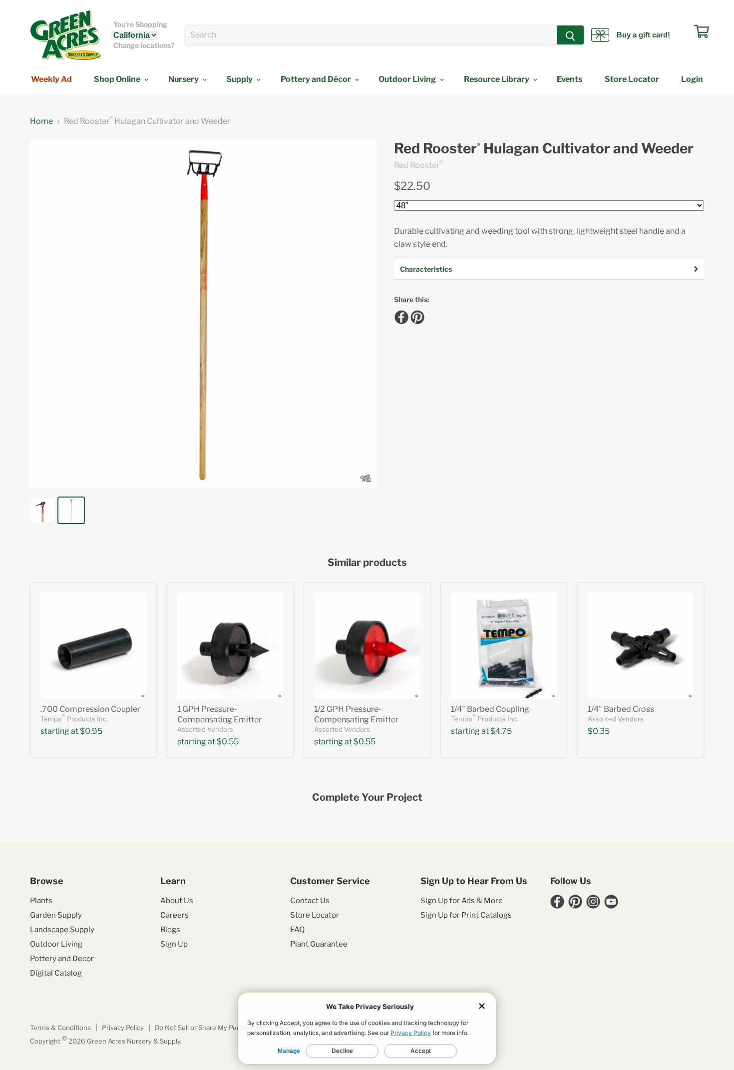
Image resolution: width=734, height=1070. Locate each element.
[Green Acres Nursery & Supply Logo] (65, 35)
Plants (41, 900)
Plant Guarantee (319, 944)
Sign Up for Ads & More (461, 900)
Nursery (184, 79)
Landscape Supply (62, 929)
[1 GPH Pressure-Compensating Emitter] (230, 646)
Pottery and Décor (317, 79)
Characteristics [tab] (426, 269)
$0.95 (91, 731)
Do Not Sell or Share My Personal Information (224, 1028)
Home (41, 121)
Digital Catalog (56, 973)
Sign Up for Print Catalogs (466, 915)
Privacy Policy (123, 1028)
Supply (240, 79)
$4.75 (501, 731)
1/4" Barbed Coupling (490, 709)
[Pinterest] (416, 316)
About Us (176, 900)
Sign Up (174, 944)
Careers (174, 915)
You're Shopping (140, 24)
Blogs (170, 929)
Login (692, 79)
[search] (371, 34)
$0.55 (228, 741)
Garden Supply (56, 915)
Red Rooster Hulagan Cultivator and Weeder (544, 148)
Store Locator (632, 79)
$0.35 (599, 731)
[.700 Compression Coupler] (93, 646)
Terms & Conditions (60, 1028)
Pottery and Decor (62, 958)
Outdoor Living (407, 79)
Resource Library (497, 79)
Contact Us (310, 900)
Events (569, 79)
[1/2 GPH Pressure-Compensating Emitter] (367, 646)
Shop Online (118, 79)
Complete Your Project (367, 797)
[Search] (570, 34)
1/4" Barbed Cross (621, 709)
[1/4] (504, 646)
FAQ (297, 929)
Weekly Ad (51, 79)
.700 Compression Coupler (90, 709)
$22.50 (412, 185)
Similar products (367, 562)
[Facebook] (400, 316)
